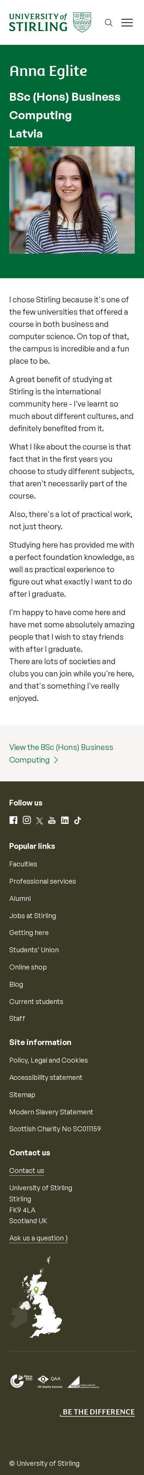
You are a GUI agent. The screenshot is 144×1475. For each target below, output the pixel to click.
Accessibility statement (46, 1077)
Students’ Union (34, 949)
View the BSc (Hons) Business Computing (61, 753)
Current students (36, 1001)
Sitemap (22, 1094)
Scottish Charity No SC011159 (55, 1128)
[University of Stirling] (50, 21)
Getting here (29, 932)
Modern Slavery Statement (51, 1111)
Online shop (28, 967)
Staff (17, 1018)
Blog (16, 984)
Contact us (26, 1170)
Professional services (42, 881)
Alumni (20, 898)
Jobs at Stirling (32, 915)
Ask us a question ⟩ (38, 1238)
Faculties (23, 864)
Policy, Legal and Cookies (48, 1060)
